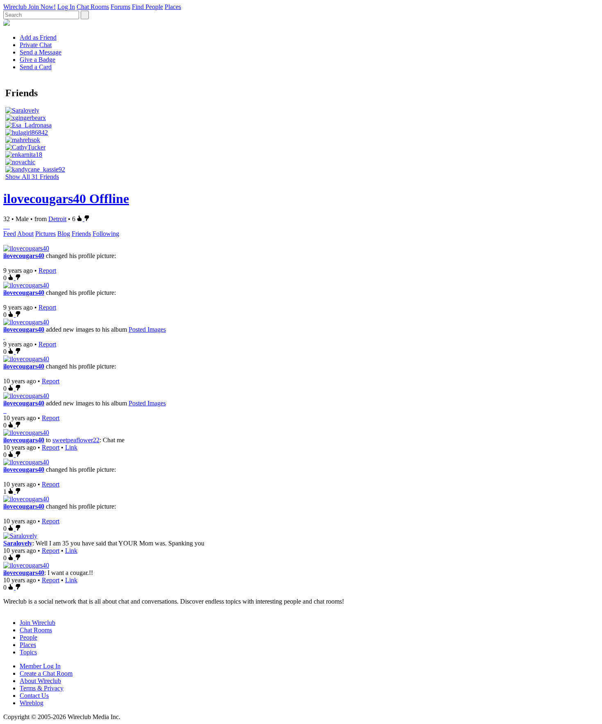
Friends (81, 233)
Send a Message (40, 52)
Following (106, 233)
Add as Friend (38, 37)
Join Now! (42, 6)
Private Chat (36, 44)
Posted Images (147, 329)
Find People (147, 6)
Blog (63, 233)
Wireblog (31, 702)
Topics (28, 652)
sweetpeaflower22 (76, 440)
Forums (120, 6)
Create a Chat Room (46, 673)
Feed (9, 233)
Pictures (45, 233)
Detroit (57, 218)
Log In (66, 6)
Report (47, 270)
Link (71, 447)
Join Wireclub (37, 622)
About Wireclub (40, 680)
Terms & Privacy (41, 688)
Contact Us (34, 695)
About (25, 233)
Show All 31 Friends (32, 176)
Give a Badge (37, 59)
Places (173, 6)
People (28, 637)
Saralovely (17, 543)
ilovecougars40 (23, 255)
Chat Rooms (93, 6)
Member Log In (40, 666)
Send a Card (36, 66)
